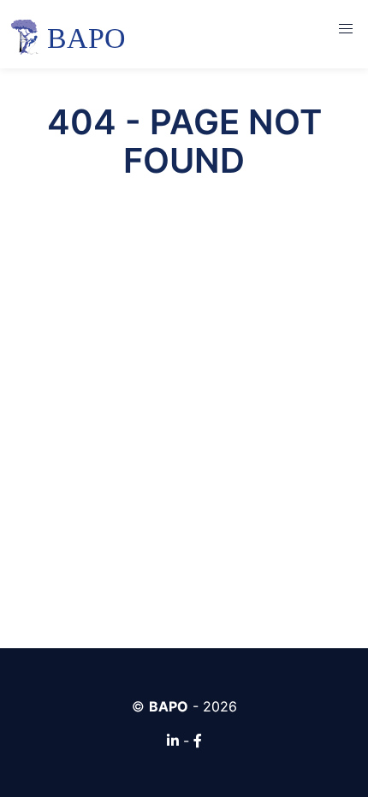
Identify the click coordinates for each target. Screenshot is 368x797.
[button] (345, 29)
